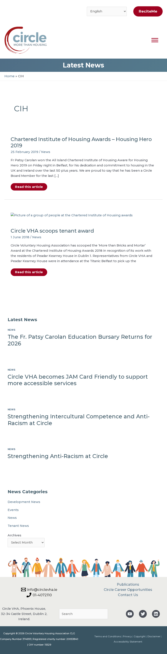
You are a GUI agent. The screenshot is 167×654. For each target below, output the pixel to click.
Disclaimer (153, 636)
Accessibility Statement (128, 641)
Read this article (29, 188)
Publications (128, 584)
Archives (14, 535)
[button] (147, 11)
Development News (24, 502)
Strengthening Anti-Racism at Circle (58, 456)
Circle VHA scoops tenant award (52, 231)
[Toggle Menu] (154, 40)
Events (13, 510)
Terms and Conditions (107, 636)
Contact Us (128, 595)
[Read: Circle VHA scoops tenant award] (72, 215)
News (45, 152)
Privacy (127, 636)
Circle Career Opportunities (128, 589)
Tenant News (18, 526)
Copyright (139, 636)
